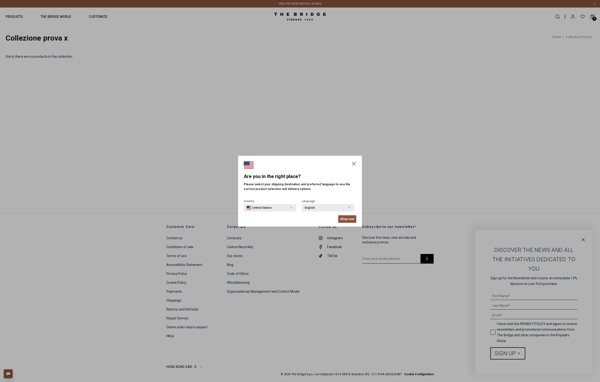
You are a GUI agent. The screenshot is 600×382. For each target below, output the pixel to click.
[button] (354, 163)
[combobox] (259, 207)
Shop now (347, 219)
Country (249, 201)
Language (308, 201)
